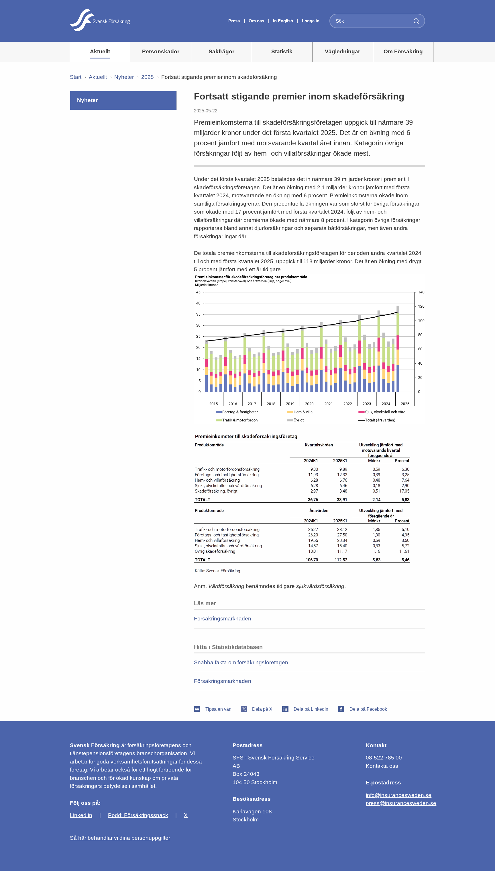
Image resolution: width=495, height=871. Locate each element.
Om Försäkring (403, 51)
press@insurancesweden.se (401, 803)
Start (75, 77)
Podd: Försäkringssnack (138, 815)
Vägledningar (342, 51)
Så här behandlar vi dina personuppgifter (120, 838)
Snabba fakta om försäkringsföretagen (241, 662)
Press (234, 20)
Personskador (160, 51)
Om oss (257, 20)
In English (283, 20)
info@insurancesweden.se (398, 795)
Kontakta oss (382, 766)
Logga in (310, 20)
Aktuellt (100, 51)
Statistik (281, 51)
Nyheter (124, 77)
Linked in (81, 815)
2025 (147, 77)
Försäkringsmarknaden (222, 619)
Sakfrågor (221, 51)
